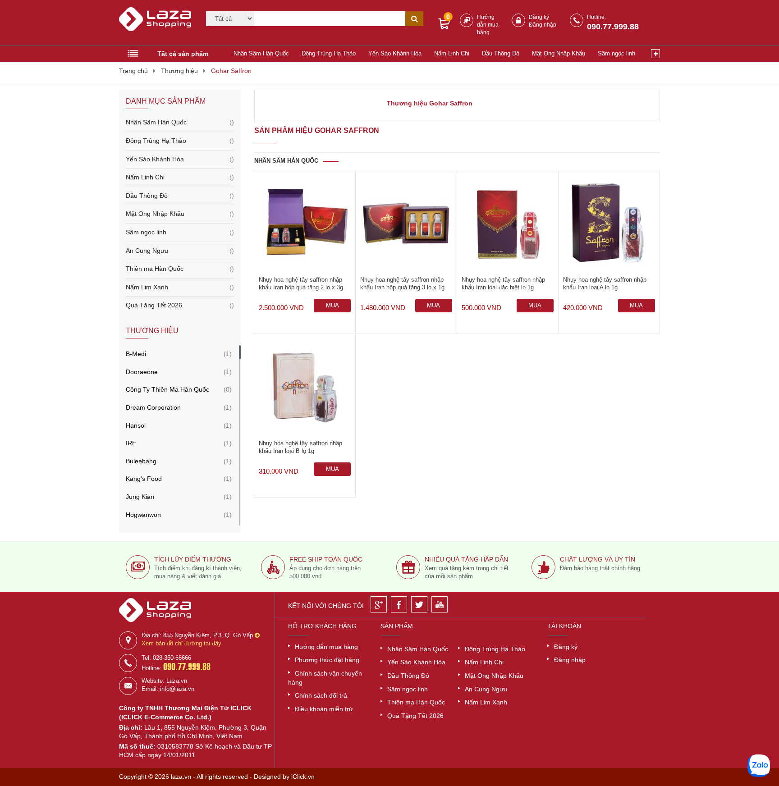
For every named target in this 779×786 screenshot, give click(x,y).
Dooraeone (142, 371)
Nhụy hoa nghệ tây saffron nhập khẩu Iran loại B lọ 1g (300, 447)
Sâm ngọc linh (616, 53)
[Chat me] (758, 765)
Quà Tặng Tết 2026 (180, 305)
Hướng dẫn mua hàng (488, 25)
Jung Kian (140, 496)
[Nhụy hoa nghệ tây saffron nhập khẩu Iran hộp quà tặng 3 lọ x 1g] (406, 223)
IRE (131, 443)
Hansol (136, 425)
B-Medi (136, 353)
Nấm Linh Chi (451, 53)
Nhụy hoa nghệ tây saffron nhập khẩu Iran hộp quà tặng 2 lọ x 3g (301, 283)
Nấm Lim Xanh (180, 287)
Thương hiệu (179, 70)
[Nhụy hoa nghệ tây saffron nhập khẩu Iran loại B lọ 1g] (305, 387)
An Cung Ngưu (180, 250)
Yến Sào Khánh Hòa (395, 53)
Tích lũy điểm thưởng (192, 559)
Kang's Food (144, 478)
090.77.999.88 (613, 26)
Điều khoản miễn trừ (324, 709)
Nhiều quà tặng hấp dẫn (466, 559)
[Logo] (157, 23)
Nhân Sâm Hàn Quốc (261, 53)
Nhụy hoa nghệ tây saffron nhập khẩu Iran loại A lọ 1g (604, 283)
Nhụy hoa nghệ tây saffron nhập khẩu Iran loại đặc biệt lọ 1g (503, 283)
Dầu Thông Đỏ (500, 53)
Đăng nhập (542, 25)
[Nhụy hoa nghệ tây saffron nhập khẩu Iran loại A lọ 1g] (609, 223)
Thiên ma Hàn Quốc (180, 268)
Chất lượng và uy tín (597, 559)
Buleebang (141, 461)
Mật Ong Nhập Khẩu (558, 53)
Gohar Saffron (231, 70)
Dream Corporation (153, 407)
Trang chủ (133, 70)
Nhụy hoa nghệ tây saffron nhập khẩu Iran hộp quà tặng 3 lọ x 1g (402, 283)
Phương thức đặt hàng (327, 659)
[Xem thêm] (655, 53)
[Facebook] (399, 604)
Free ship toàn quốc (325, 559)
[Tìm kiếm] (414, 18)
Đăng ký (539, 17)
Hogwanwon (143, 514)
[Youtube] (439, 604)
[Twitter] (419, 604)
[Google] (379, 604)
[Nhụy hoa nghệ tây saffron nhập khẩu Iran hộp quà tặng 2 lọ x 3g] (305, 223)
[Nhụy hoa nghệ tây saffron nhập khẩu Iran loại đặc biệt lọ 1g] (508, 223)
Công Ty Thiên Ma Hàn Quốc (167, 389)
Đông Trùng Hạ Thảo (329, 53)
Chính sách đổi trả (321, 695)
